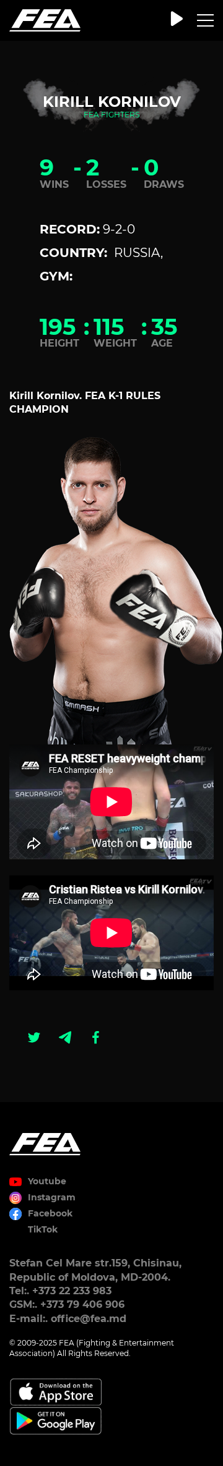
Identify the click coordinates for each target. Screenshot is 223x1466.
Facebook (50, 1213)
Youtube (47, 1181)
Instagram (52, 1197)
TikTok (43, 1229)
